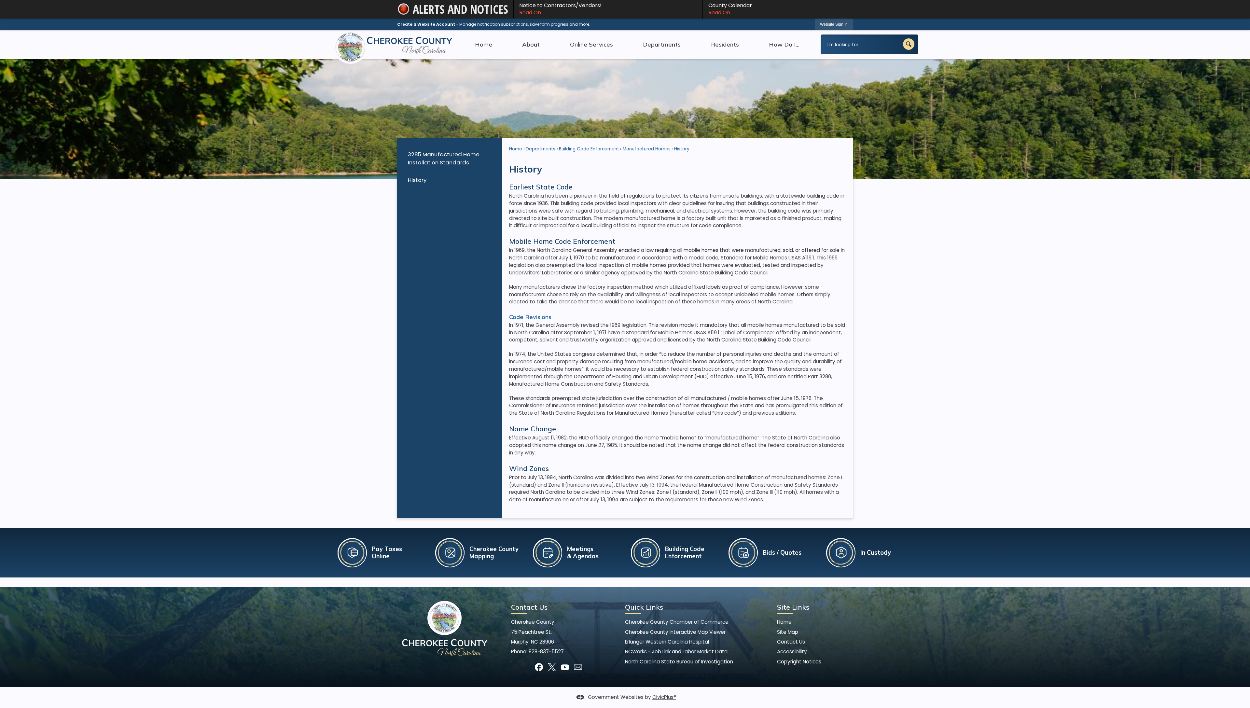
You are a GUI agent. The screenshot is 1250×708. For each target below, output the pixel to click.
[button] (908, 44)
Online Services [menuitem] (591, 44)
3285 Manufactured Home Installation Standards (443, 158)
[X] (552, 667)
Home (515, 149)
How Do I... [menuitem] (784, 44)
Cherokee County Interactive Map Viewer (675, 632)
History (417, 180)
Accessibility (792, 651)
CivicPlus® (664, 697)
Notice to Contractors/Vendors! (560, 9)
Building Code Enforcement (589, 149)
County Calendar (730, 9)
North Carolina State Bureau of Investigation (679, 661)
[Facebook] (539, 667)
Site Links (793, 607)
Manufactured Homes (647, 149)
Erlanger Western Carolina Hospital (667, 641)
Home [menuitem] (483, 44)
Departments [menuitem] (662, 44)
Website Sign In (834, 24)
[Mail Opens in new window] (578, 667)
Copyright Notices (799, 661)
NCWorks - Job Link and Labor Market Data (676, 651)
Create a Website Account (426, 24)
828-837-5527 (546, 651)
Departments (540, 149)
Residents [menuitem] (725, 44)
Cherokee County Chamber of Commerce (677, 621)
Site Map (787, 632)
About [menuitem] (531, 44)
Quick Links (644, 607)
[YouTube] (565, 667)
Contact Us (791, 641)
